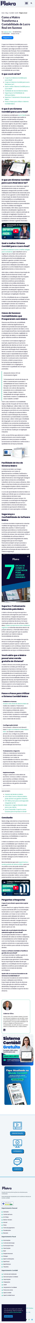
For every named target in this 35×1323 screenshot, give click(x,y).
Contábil (11, 13)
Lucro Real (22, 115)
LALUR (16, 13)
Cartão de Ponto (7, 1214)
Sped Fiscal (6, 1261)
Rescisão (5, 1233)
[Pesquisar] (31, 3)
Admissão (6, 1212)
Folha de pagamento (9, 1227)
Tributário (6, 1267)
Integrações (6, 1282)
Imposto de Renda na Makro (14, 794)
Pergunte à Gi (7, 38)
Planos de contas (8, 1290)
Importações (6, 1248)
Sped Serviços (7, 1264)
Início (3, 13)
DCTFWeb (6, 1217)
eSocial (5, 1222)
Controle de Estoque (8, 1243)
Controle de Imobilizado (10, 1274)
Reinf (4, 1251)
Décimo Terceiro (7, 1220)
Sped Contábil (7, 1292)
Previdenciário (7, 1230)
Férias (4, 1225)
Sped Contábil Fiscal (9, 1295)
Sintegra (5, 1256)
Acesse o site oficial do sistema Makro (15, 704)
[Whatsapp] (29, 1319)
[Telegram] (32, 1319)
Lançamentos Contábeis (10, 1287)
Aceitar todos (8, 1316)
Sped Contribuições (8, 1259)
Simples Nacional (8, 1253)
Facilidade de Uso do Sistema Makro (16, 91)
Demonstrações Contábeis (10, 1277)
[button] (26, 3)
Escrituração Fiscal (8, 1245)
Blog (7, 13)
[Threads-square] (26, 1319)
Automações (6, 1240)
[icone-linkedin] (4, 1030)
